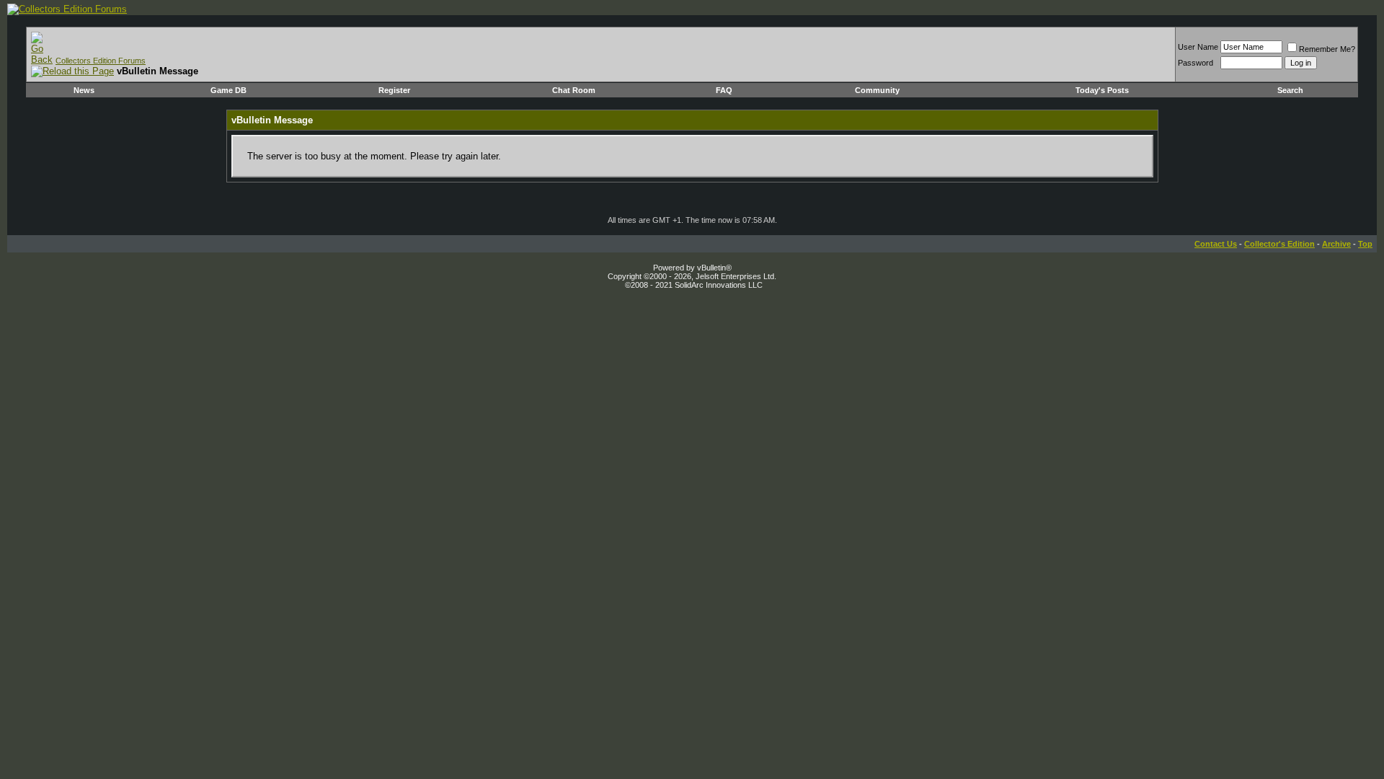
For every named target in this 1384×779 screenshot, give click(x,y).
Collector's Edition (1279, 243)
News (84, 90)
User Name (1198, 47)
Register (394, 90)
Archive (1336, 243)
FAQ (724, 90)
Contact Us (1215, 243)
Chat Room (573, 90)
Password (1195, 62)
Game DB (228, 90)
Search (1290, 90)
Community (877, 90)
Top (1365, 243)
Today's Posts (1102, 90)
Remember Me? (1327, 49)
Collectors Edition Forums (101, 60)
